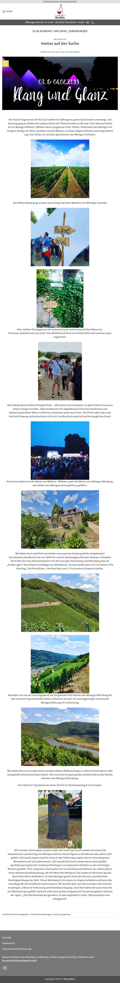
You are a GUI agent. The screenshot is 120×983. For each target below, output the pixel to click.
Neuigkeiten (60, 39)
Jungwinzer (65, 914)
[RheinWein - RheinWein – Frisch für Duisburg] (60, 11)
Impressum (8, 943)
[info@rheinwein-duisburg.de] (87, 22)
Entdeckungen (45, 914)
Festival (56, 914)
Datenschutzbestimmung (16, 948)
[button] (7, 11)
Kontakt (6, 937)
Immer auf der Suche (60, 43)
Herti (77, 52)
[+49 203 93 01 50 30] (93, 22)
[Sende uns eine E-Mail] (4, 968)
